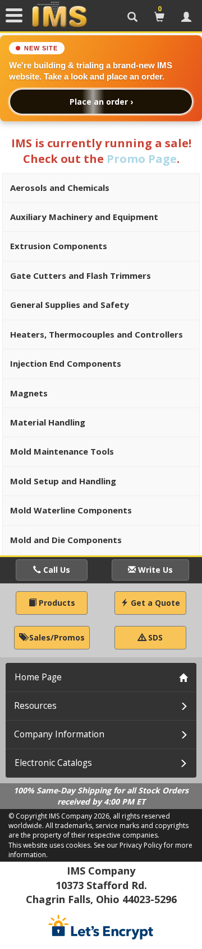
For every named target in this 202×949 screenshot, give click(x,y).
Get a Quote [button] (154, 602)
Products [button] (55, 602)
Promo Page (142, 158)
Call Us (55, 569)
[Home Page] (59, 15)
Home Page (38, 677)
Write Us (154, 569)
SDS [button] (154, 637)
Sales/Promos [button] (56, 637)
